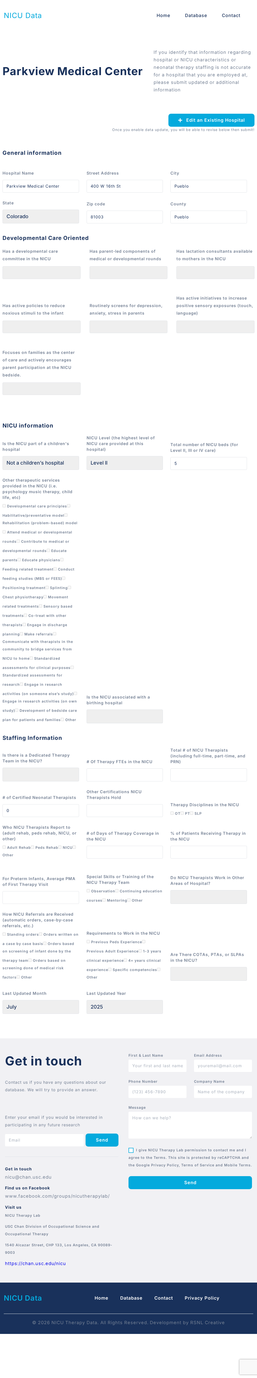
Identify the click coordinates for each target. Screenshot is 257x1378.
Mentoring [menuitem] (116, 900)
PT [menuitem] (187, 813)
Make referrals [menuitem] (38, 634)
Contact (231, 15)
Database (196, 15)
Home (163, 15)
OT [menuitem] (177, 813)
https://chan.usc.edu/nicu (35, 1263)
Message (137, 1108)
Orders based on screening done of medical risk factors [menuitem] (34, 968)
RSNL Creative (207, 1322)
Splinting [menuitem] (58, 588)
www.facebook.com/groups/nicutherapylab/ (57, 1196)
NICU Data (23, 15)
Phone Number (143, 1081)
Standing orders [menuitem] (22, 934)
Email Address (208, 1055)
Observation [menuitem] (102, 891)
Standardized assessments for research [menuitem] (32, 679)
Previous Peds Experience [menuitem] (116, 942)
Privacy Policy (202, 1298)
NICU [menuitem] (67, 847)
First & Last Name (145, 1055)
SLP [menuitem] (197, 813)
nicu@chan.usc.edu (28, 1177)
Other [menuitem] (70, 720)
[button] (211, 120)
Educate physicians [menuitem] (40, 560)
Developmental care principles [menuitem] (36, 506)
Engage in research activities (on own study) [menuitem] (40, 706)
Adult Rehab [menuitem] (18, 847)
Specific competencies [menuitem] (134, 970)
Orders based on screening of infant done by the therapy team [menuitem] (38, 951)
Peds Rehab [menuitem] (46, 847)
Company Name (209, 1081)
